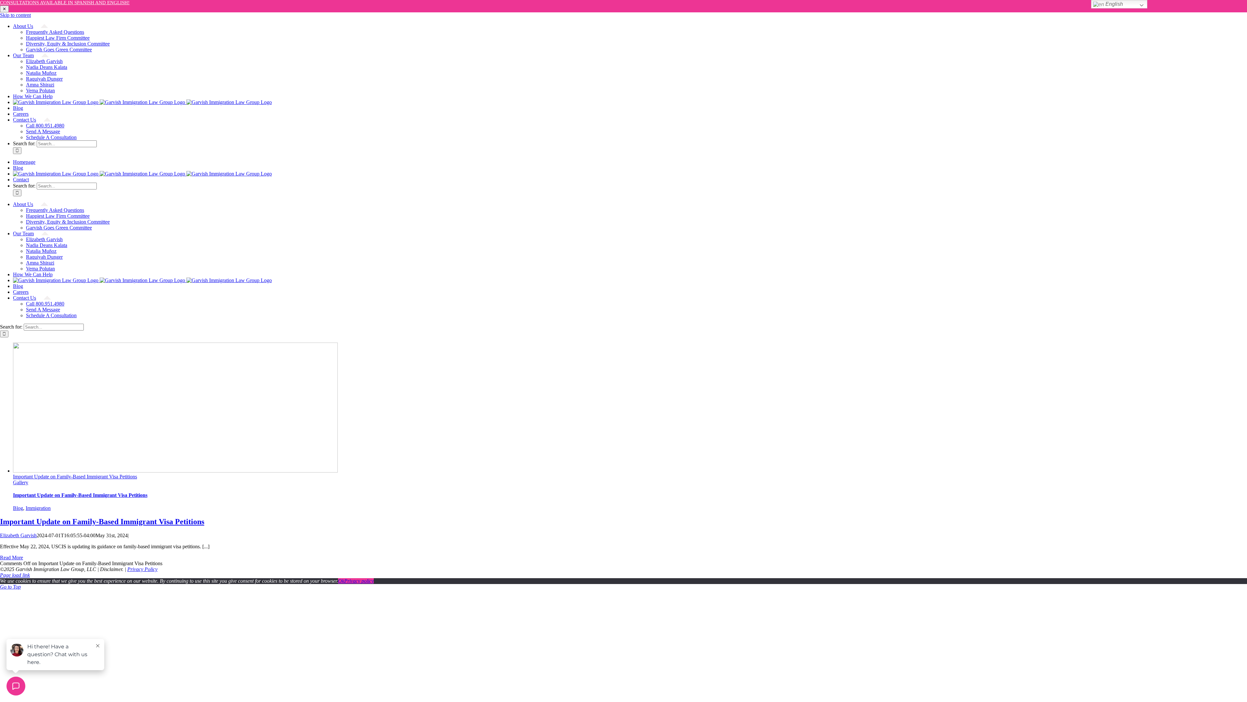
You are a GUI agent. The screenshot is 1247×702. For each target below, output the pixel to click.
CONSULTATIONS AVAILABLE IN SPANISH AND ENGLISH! (65, 2)
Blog (18, 508)
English (1113, 4)
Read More (11, 557)
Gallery (20, 482)
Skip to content (15, 15)
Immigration (38, 508)
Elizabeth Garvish (18, 535)
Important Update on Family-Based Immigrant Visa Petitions (75, 476)
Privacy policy (359, 581)
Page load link (15, 575)
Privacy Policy (142, 569)
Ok (341, 581)
